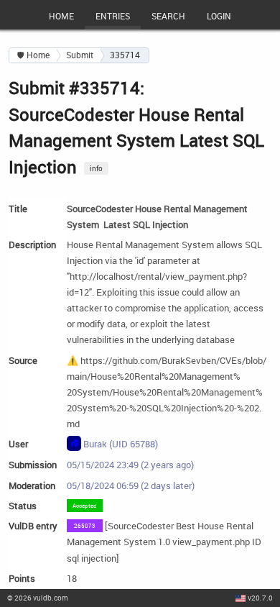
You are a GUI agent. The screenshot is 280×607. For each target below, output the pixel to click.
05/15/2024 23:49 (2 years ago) (130, 464)
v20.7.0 (260, 598)
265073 (84, 525)
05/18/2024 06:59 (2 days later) (131, 485)
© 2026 (37, 598)
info (96, 168)
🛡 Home (33, 55)
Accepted (85, 505)
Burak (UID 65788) (119, 444)
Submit (79, 55)
